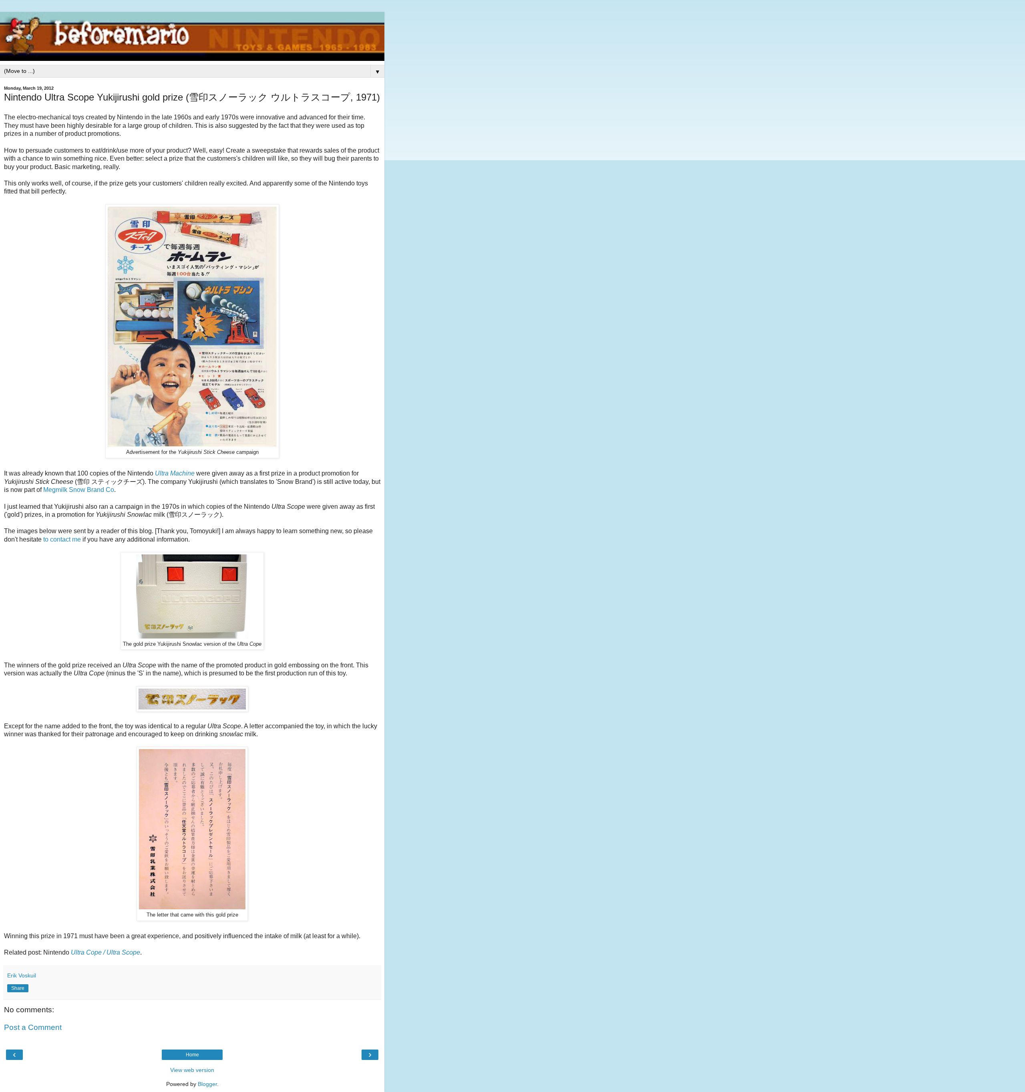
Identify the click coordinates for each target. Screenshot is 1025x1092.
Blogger (207, 1084)
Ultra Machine (175, 473)
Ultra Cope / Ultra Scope (105, 952)
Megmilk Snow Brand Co (78, 489)
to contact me (62, 539)
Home (192, 1055)
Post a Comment (33, 1027)
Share (17, 988)
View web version (192, 1070)
